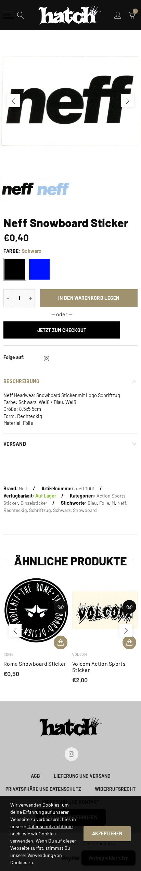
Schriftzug (40, 510)
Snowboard (85, 510)
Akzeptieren (107, 833)
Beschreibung (21, 381)
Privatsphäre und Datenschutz (43, 789)
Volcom (18, 654)
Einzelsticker (34, 503)
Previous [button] (13, 100)
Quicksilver (91, 654)
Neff (23, 488)
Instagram (46, 359)
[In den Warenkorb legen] (68, 642)
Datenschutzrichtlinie (50, 826)
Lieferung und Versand (82, 776)
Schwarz (61, 510)
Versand (14, 444)
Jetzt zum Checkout (61, 330)
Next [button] (127, 100)
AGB (35, 776)
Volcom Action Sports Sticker (38, 667)
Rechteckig (15, 510)
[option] (70, 100)
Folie (104, 503)
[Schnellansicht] (68, 607)
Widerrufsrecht (115, 789)
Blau (92, 503)
